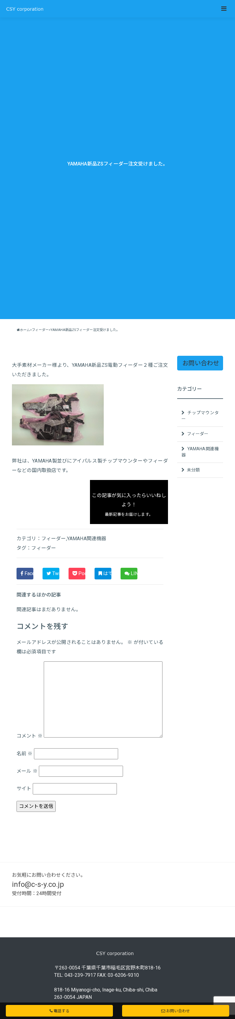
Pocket (81, 573)
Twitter (55, 573)
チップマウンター (200, 415)
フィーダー (53, 538)
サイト (24, 788)
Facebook (28, 573)
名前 (25, 754)
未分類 (193, 469)
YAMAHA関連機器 (86, 538)
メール (27, 771)
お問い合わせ (200, 363)
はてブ (106, 573)
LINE (133, 573)
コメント (30, 736)
